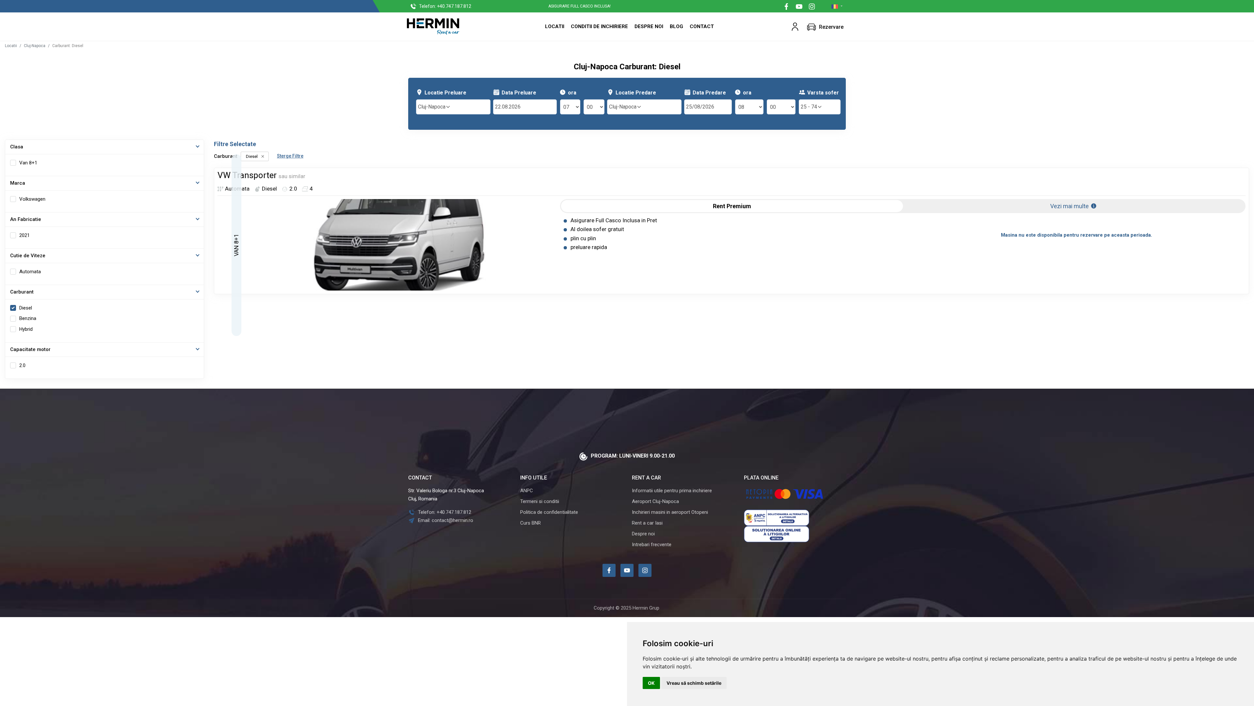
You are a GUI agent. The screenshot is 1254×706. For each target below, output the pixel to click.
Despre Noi (649, 26)
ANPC (526, 491)
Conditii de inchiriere (599, 26)
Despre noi (643, 534)
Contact (702, 26)
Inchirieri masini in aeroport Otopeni (670, 512)
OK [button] (651, 683)
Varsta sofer (823, 93)
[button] (795, 26)
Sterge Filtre (290, 156)
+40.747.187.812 (445, 6)
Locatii (554, 26)
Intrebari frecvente (651, 544)
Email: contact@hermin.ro (445, 520)
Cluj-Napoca (34, 45)
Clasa (16, 147)
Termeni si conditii (539, 501)
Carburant (22, 292)
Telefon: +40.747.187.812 (444, 512)
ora (572, 93)
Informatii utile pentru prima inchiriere (672, 491)
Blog (676, 26)
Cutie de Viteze (27, 256)
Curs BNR (530, 523)
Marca (17, 183)
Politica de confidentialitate (549, 512)
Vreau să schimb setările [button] (694, 683)
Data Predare (709, 93)
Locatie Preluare (445, 93)
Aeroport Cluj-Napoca (655, 501)
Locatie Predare (636, 93)
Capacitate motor (30, 349)
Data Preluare (519, 93)
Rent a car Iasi (647, 523)
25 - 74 (809, 107)
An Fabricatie (25, 219)
